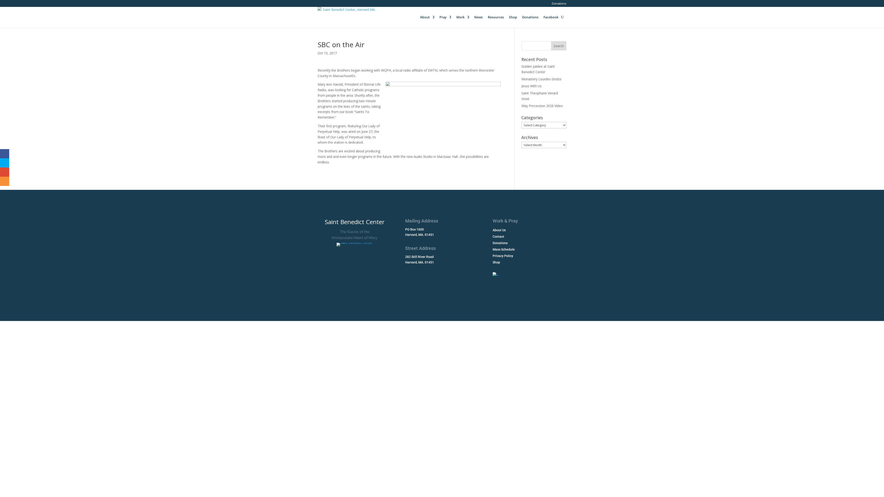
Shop (513, 17)
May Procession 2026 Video (542, 106)
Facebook (551, 17)
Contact (498, 236)
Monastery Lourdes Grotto (541, 79)
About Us (499, 230)
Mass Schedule (504, 249)
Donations (559, 4)
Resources (496, 17)
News (478, 17)
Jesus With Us (531, 86)
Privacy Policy (503, 256)
